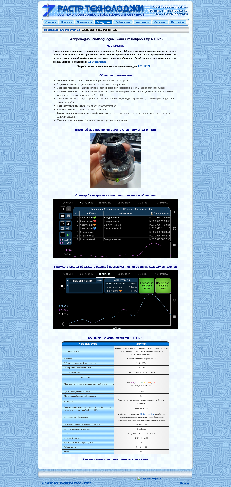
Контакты (142, 22)
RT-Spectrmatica (97, 61)
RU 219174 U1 (146, 66)
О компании (84, 22)
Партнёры (177, 22)
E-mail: (157, 7)
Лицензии (160, 22)
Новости (66, 22)
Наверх (184, 483)
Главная (50, 22)
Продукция (103, 22)
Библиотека (123, 22)
